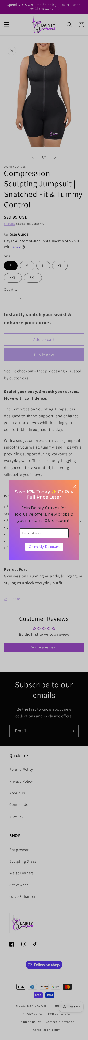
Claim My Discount (44, 547)
